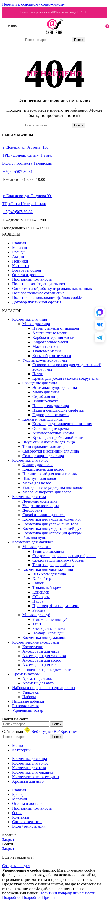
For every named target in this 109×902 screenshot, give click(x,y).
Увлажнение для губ (49, 619)
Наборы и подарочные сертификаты (43, 687)
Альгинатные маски (49, 333)
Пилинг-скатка (45, 401)
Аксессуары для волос (41, 660)
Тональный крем (46, 587)
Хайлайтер (41, 578)
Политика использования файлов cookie (47, 297)
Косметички (32, 647)
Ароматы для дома (38, 678)
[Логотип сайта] (54, 34)
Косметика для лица (29, 319)
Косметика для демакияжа (44, 637)
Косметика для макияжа (32, 542)
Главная (19, 243)
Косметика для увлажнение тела (50, 524)
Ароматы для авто (38, 683)
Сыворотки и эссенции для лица (50, 451)
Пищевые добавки (28, 701)
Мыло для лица (45, 392)
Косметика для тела (29, 496)
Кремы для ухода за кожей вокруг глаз (65, 378)
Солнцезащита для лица (43, 456)
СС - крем (41, 597)
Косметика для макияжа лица (47, 569)
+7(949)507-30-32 (18, 212)
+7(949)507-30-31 (18, 171)
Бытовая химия (25, 706)
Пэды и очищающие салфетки (58, 410)
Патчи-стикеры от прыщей (55, 328)
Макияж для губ (36, 615)
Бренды (18, 252)
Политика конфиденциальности (40, 284)
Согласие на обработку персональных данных (52, 288)
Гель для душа (34, 537)
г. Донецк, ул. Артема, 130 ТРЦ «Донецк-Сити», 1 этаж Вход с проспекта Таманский (27, 155)
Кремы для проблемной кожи (57, 437)
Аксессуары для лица (40, 651)
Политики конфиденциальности (67, 893)
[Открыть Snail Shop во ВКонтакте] (99, 324)
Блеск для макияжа (48, 628)
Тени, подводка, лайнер (53, 565)
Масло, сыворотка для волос (46, 492)
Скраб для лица (45, 396)
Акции (18, 256)
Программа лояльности (32, 279)
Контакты (20, 266)
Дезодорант (32, 510)
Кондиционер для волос (43, 469)
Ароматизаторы (26, 674)
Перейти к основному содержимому (33, 4)
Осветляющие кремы (50, 428)
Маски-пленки (45, 346)
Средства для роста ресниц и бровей (64, 556)
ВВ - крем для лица (49, 574)
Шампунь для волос (39, 478)
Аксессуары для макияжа (44, 656)
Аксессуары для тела (40, 665)
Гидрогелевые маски (50, 342)
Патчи (37, 374)
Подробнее (21, 897)
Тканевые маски (46, 351)
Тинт (36, 624)
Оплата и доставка (28, 275)
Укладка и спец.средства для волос (52, 487)
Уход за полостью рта (40, 506)
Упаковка (30, 692)
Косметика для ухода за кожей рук (51, 528)
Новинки (20, 261)
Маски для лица (36, 324)
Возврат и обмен (26, 270)
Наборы (29, 697)
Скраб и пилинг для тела (43, 515)
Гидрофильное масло (50, 415)
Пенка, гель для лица (50, 405)
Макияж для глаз (36, 546)
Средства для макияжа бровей (58, 560)
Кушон (38, 583)
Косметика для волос (30, 460)
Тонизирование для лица (43, 446)
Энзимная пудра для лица (54, 387)
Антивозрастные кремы (53, 433)
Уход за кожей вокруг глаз (44, 360)
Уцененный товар (27, 710)
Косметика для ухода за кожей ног (51, 519)
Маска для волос (36, 483)
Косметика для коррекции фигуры (52, 533)
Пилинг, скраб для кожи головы (50, 474)
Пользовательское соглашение (38, 293)
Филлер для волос (37, 465)
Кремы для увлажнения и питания (62, 424)
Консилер (40, 592)
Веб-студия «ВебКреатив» (54, 731)
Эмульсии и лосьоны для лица (48, 442)
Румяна (38, 610)
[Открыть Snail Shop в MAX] (99, 312)
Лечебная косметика (39, 501)
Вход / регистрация (28, 826)
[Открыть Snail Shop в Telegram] (99, 337)
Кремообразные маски (51, 355)
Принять (49, 897)
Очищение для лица (39, 383)
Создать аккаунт (16, 866)
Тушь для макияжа (48, 551)
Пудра (37, 601)
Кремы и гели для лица (42, 419)
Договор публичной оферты (36, 302)
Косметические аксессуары (35, 642)
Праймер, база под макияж (55, 606)
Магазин (19, 247)
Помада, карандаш (48, 633)
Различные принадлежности (46, 669)
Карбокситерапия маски (53, 337)
